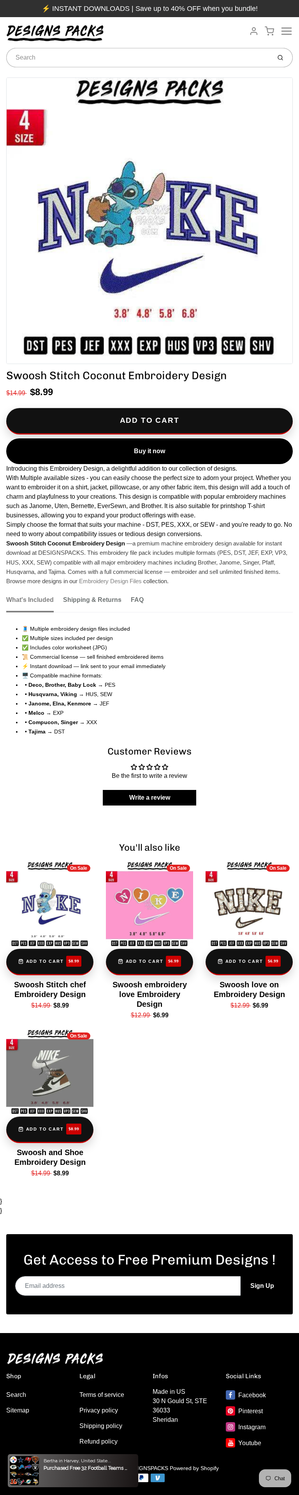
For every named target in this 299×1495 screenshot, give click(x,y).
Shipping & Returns (92, 599)
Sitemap (17, 1410)
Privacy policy (98, 1410)
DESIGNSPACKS (147, 1468)
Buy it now (149, 451)
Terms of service (101, 1394)
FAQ (137, 599)
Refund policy (98, 1441)
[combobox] (138, 57)
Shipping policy (100, 1426)
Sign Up (262, 1285)
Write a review (149, 797)
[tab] (34, 602)
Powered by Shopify (194, 1468)
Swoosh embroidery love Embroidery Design (150, 994)
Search (16, 1394)
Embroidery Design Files (110, 581)
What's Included (30, 599)
